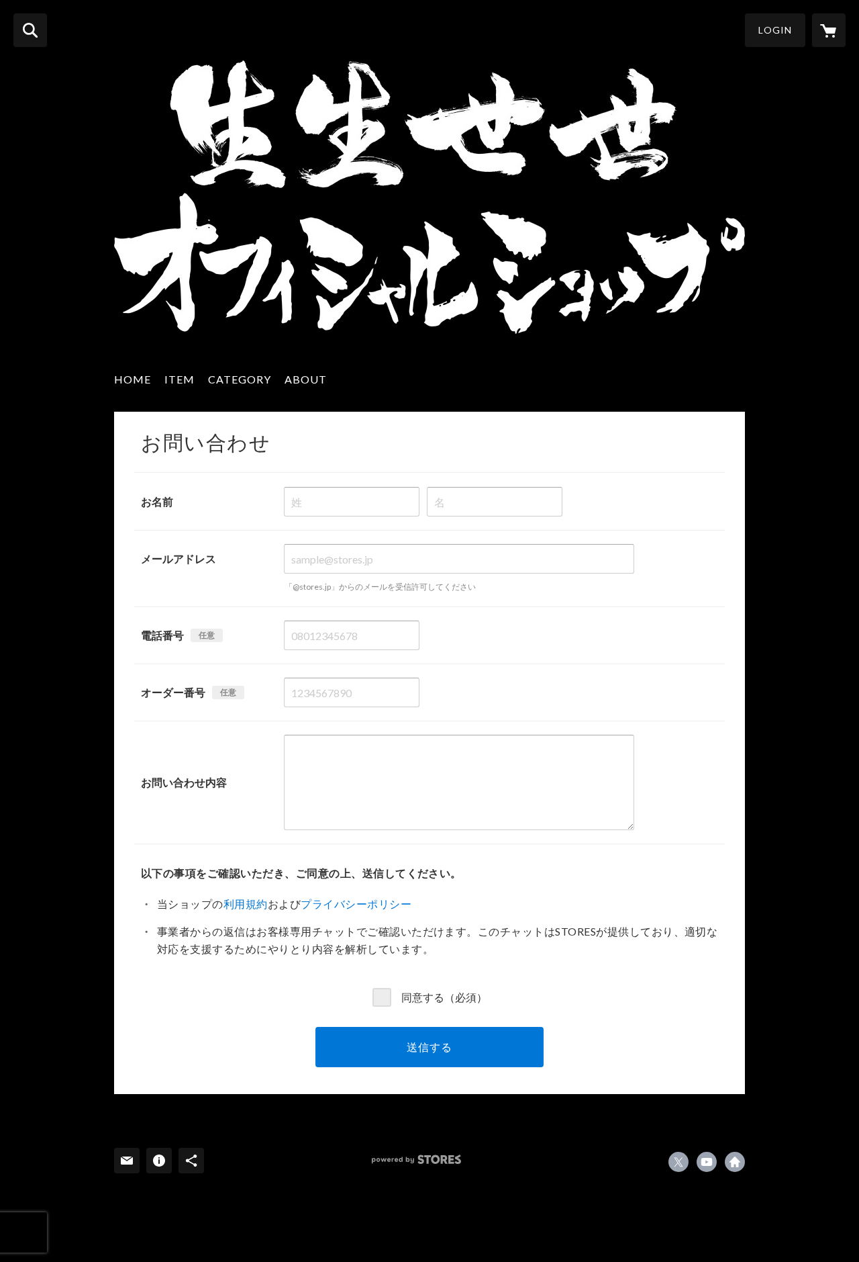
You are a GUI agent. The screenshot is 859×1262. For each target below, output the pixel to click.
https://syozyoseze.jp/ (735, 1162)
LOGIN (775, 30)
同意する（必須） (444, 996)
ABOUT (306, 379)
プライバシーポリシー (356, 903)
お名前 (157, 501)
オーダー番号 (173, 692)
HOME (132, 379)
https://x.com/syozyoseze (678, 1162)
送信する (429, 1046)
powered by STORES (416, 1160)
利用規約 (245, 903)
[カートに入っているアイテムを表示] (829, 30)
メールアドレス (178, 558)
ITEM (179, 379)
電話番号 (162, 635)
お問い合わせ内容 (184, 782)
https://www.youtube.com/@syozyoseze (707, 1162)
